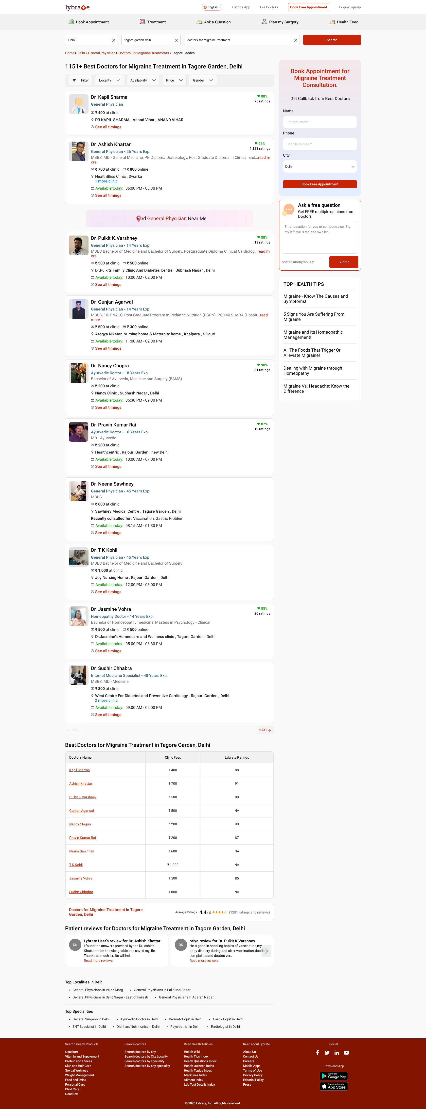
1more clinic (106, 181)
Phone (288, 133)
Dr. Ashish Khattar (111, 144)
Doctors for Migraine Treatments (144, 53)
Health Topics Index (198, 1070)
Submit (343, 262)
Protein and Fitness (78, 1061)
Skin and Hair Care (78, 1066)
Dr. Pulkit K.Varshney (114, 238)
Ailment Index (193, 1080)
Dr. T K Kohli (104, 550)
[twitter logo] (327, 1054)
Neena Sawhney (81, 851)
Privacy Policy (253, 1075)
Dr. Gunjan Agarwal (112, 302)
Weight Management (79, 1075)
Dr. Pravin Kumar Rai (113, 425)
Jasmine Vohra (80, 878)
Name (288, 111)
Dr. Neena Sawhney (112, 484)
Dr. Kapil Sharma (109, 97)
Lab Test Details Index (199, 1084)
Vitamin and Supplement (82, 1056)
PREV (75, 730)
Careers (248, 1061)
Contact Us (250, 1056)
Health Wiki (192, 1052)
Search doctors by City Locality (146, 1056)
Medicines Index (195, 1075)
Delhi (81, 53)
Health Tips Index (196, 1056)
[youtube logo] (346, 1054)
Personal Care (75, 1084)
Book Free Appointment (308, 7)
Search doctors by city (140, 1052)
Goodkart (71, 1052)
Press (247, 1084)
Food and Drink (75, 1080)
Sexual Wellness (76, 1070)
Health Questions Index (200, 1061)
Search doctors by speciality (144, 1061)
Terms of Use (252, 1070)
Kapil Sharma (79, 770)
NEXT (263, 730)
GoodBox (71, 1094)
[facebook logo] (317, 1054)
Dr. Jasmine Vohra (111, 609)
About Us (249, 1052)
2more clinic (106, 700)
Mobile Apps (252, 1066)
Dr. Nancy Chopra (110, 366)
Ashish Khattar (80, 783)
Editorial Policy (253, 1080)
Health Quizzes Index (199, 1066)
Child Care (72, 1089)
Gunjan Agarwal (81, 811)
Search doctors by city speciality (147, 1066)
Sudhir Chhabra (81, 892)
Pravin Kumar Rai (82, 838)
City (286, 155)
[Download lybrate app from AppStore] (334, 1090)
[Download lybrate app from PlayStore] (334, 1079)
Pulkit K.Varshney (82, 797)
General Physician (101, 53)
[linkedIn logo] (337, 1054)
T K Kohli (76, 865)
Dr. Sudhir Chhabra (111, 668)
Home (69, 53)
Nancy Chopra (80, 824)
